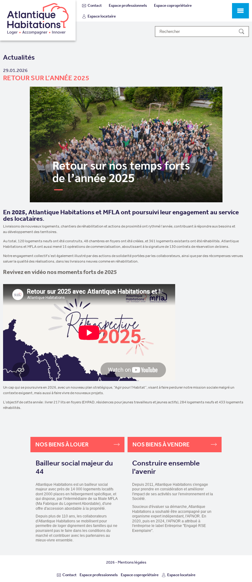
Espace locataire (102, 16)
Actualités (19, 57)
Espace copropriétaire (173, 5)
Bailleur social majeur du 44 (74, 467)
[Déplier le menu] (240, 10)
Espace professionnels (128, 5)
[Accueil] (38, 20)
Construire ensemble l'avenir (166, 467)
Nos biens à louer (62, 444)
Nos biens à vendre (161, 444)
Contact (95, 5)
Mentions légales (132, 562)
